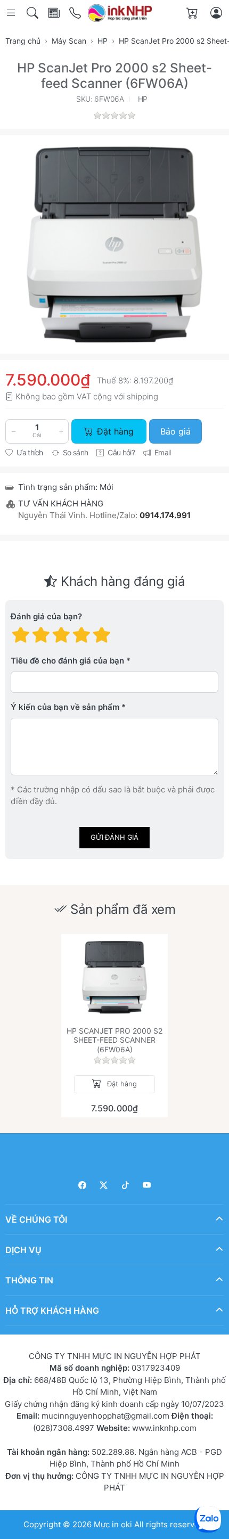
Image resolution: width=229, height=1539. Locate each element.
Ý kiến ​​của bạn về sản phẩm (65, 707)
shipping (142, 396)
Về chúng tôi (36, 1219)
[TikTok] (125, 1185)
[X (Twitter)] (104, 1185)
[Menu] (12, 13)
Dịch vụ (23, 1250)
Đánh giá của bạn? (46, 616)
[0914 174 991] (76, 13)
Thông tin (29, 1280)
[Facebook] (82, 1185)
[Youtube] (147, 1185)
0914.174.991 (165, 515)
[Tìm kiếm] (33, 13)
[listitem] (114, 244)
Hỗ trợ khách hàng (52, 1310)
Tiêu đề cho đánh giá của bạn (67, 661)
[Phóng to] (114, 244)
